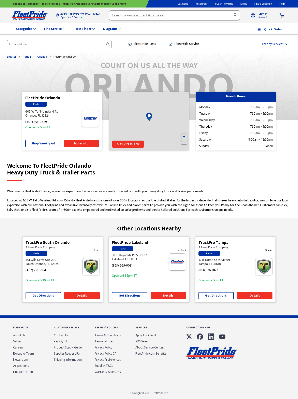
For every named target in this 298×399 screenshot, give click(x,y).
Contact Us (61, 335)
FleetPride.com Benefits (150, 353)
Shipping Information (68, 359)
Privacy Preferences (108, 359)
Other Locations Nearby (149, 227)
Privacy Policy (103, 347)
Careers (18, 347)
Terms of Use (104, 341)
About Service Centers (150, 347)
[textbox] (174, 15)
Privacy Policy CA (105, 353)
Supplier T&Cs (104, 366)
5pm (37, 127)
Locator (11, 57)
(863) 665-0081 (122, 265)
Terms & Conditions (108, 335)
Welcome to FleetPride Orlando (51, 169)
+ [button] (184, 136)
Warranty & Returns (108, 372)
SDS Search (142, 341)
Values (17, 341)
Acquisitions (21, 366)
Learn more (118, 3)
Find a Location (23, 372)
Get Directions (128, 144)
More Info (81, 143)
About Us (19, 335)
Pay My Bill (60, 341)
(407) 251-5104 (36, 270)
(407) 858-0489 (36, 122)
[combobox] (174, 15)
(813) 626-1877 (208, 270)
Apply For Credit (145, 335)
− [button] (184, 142)
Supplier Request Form (69, 353)
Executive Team (23, 353)
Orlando (42, 57)
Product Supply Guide (68, 347)
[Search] (235, 15)
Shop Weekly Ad (43, 143)
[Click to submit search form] (107, 44)
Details (82, 295)
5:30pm (70, 17)
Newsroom (20, 359)
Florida (27, 57)
